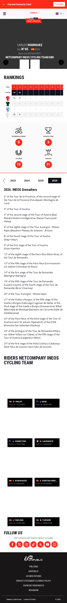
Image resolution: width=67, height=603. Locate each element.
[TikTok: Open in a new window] (33, 544)
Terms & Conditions (14, 599)
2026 (54, 180)
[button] (59, 14)
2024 (27, 180)
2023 (13, 180)
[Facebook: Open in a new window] (12, 544)
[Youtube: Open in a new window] (47, 544)
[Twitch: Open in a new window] (54, 544)
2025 (41, 180)
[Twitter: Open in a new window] (19, 544)
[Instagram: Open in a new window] (26, 544)
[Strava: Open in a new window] (40, 544)
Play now (59, 4)
